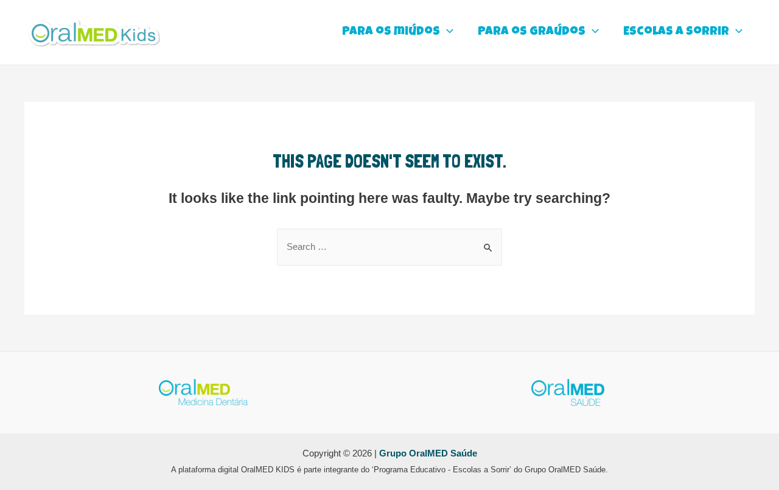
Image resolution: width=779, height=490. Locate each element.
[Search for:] (389, 246)
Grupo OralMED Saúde (428, 453)
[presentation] (446, 32)
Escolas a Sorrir (676, 32)
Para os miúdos (391, 32)
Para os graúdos (531, 32)
